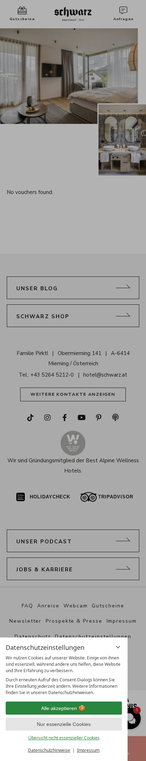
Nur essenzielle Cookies (64, 724)
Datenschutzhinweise (49, 750)
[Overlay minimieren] (118, 647)
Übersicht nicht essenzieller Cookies (64, 738)
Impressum (88, 750)
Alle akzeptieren (59, 708)
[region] (64, 675)
